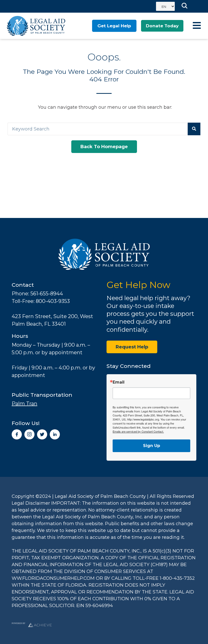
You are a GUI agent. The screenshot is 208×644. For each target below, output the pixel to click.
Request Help (132, 347)
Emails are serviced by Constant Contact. (138, 431)
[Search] (194, 129)
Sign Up (151, 445)
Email (119, 382)
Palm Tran (24, 404)
